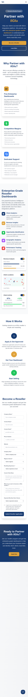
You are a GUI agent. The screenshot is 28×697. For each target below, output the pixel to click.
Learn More (14, 48)
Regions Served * (8, 458)
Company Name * (8, 414)
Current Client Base (9, 473)
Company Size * (8, 451)
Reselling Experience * (9, 465)
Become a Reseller (14, 43)
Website (6, 444)
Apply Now (14, 554)
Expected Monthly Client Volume (12, 498)
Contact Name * (8, 421)
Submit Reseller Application (14, 514)
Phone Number (7, 436)
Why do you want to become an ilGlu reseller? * (13, 484)
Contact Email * (8, 429)
